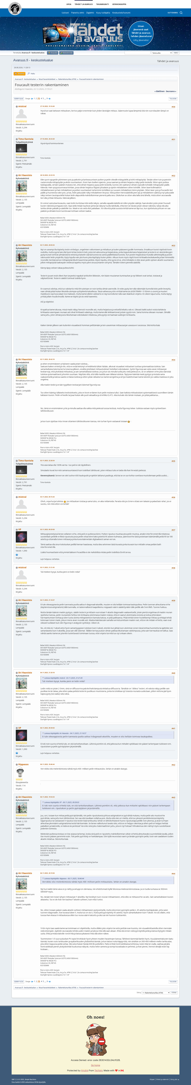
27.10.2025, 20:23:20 (47, 139)
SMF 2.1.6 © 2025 (18, 1079)
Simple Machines (30, 1079)
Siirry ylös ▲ (174, 1079)
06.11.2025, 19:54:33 (47, 797)
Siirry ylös (18, 982)
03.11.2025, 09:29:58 (47, 529)
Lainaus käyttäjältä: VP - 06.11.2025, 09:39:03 (61, 802)
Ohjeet (152, 1079)
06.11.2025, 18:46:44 (47, 764)
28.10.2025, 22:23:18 (47, 175)
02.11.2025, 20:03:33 (47, 245)
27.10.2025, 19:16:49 (47, 106)
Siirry (139, 992)
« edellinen (160, 91)
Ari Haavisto (25, 175)
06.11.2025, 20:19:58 (47, 873)
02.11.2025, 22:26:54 (47, 460)
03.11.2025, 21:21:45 (47, 567)
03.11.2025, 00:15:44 (47, 497)
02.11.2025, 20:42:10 (47, 359)
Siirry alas (18, 99)
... (45, 98)
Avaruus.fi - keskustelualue (33, 60)
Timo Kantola (25, 138)
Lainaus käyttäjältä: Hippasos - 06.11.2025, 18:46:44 (64, 878)
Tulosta (173, 99)
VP (19, 529)
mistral (22, 106)
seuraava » (171, 91)
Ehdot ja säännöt (162, 1079)
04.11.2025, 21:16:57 (47, 600)
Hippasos (23, 764)
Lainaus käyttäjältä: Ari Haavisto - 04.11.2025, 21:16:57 (65, 733)
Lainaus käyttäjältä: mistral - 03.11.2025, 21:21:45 (63, 678)
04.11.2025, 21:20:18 (47, 672)
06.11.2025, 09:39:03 (47, 728)
